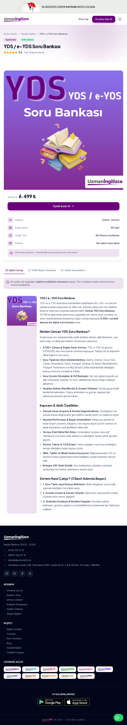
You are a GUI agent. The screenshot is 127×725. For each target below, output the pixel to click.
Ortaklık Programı (15, 652)
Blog (9, 643)
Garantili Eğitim (14, 647)
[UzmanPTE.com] (30, 669)
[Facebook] (22, 573)
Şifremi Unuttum (15, 599)
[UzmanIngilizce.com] (12, 669)
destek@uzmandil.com (19, 560)
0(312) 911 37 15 (16, 550)
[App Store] (77, 702)
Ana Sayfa (12, 34)
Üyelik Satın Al (61, 206)
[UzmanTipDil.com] (67, 669)
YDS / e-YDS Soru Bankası (57, 298)
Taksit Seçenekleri (74, 270)
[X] (30, 573)
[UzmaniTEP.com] (86, 676)
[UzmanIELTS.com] (49, 669)
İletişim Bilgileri (14, 613)
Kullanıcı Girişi (13, 595)
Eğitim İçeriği (16, 270)
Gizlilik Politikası (15, 609)
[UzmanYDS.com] (30, 676)
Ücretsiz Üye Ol (103, 19)
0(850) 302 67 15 (17, 555)
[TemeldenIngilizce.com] (86, 669)
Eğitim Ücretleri (14, 629)
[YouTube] (14, 573)
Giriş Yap (83, 19)
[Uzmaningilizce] (16, 19)
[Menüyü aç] (119, 19)
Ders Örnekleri (14, 638)
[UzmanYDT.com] (12, 676)
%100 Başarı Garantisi (43, 270)
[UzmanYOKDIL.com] (49, 676)
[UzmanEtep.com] (67, 676)
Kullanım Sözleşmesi (17, 604)
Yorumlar (11, 634)
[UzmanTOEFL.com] (104, 669)
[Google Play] (50, 702)
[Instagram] (7, 573)
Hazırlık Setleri (28, 34)
